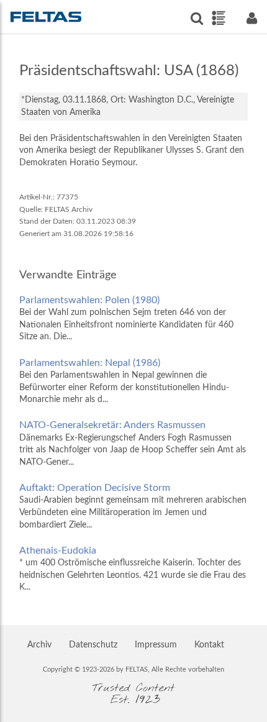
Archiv (39, 645)
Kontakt (209, 645)
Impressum (156, 645)
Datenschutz (93, 645)
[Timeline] (218, 18)
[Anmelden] (251, 18)
